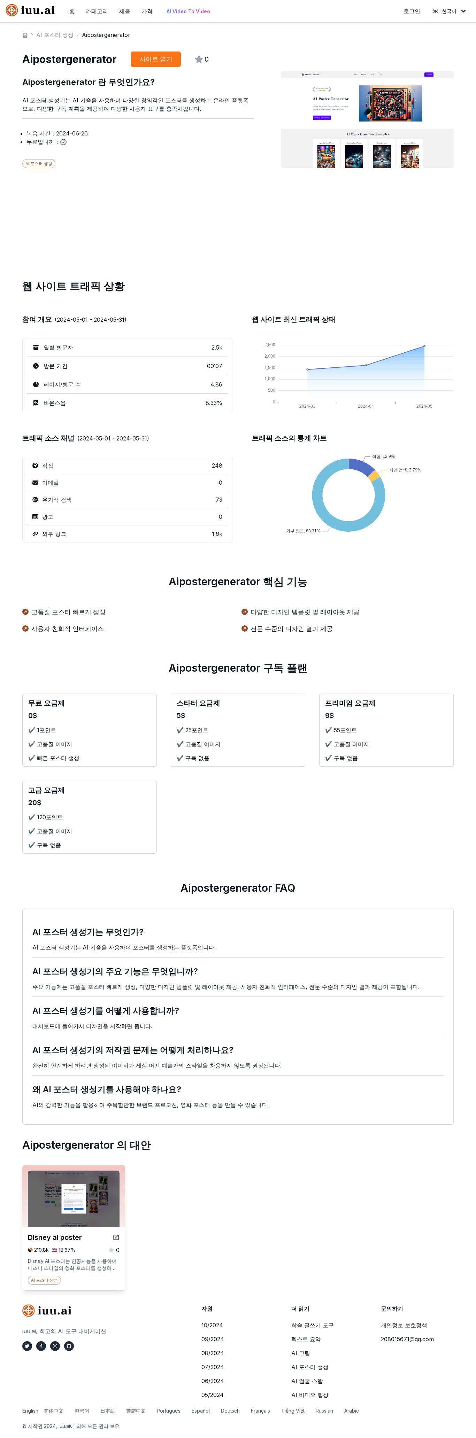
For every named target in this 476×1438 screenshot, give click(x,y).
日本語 (107, 1411)
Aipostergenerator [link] (106, 34)
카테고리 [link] (97, 11)
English (30, 1411)
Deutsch (230, 1411)
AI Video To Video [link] (188, 11)
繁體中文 (136, 1411)
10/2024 (212, 1325)
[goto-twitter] (27, 1346)
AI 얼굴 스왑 (307, 1380)
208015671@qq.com (407, 1339)
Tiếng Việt (293, 1411)
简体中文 (53, 1411)
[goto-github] (69, 1346)
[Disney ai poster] (116, 1237)
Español (201, 1411)
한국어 (449, 11)
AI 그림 (300, 1353)
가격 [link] (147, 11)
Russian (324, 1411)
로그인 (412, 11)
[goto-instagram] (55, 1346)
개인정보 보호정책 (404, 1325)
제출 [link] (124, 11)
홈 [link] (72, 11)
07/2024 (212, 1366)
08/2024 (212, 1353)
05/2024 (212, 1394)
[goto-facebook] (41, 1346)
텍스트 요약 (306, 1339)
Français (260, 1411)
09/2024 (212, 1339)
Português (169, 1411)
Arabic (351, 1411)
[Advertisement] (231, 217)
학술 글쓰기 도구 (312, 1325)
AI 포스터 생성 (55, 34)
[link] (32, 10)
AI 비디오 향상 (310, 1394)
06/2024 (212, 1380)
